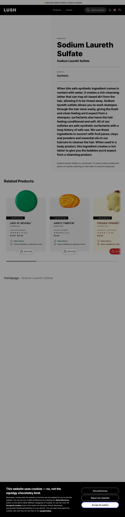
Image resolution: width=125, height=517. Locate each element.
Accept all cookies (100, 505)
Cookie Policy (45, 511)
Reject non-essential (100, 498)
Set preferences (100, 491)
